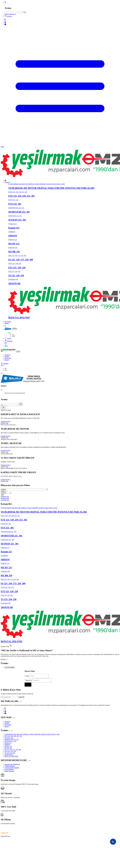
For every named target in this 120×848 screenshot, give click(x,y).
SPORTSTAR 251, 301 (11, 739)
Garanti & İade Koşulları (11, 767)
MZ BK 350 (8, 748)
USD (13, 336)
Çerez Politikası (9, 769)
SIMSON (7, 744)
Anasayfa (7, 355)
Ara (24, 12)
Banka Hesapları (9, 771)
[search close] (3, 408)
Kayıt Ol (21, 697)
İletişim (6, 323)
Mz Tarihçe (7, 321)
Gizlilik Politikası (9, 766)
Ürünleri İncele (5, 421)
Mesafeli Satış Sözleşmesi (12, 764)
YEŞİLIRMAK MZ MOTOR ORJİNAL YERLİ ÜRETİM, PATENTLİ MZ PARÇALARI (31, 734)
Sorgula (28, 684)
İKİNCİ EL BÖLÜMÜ (11, 756)
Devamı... (4, 659)
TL (13, 334)
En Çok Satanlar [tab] (9, 667)
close (18, 351)
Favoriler (9, 16)
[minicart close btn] (1, 390)
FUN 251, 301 (8, 738)
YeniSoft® (5, 833)
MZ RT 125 (8, 746)
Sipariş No (28, 680)
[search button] (20, 404)
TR (5, 368)
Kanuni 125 (8, 743)
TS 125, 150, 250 (9, 753)
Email (26, 676)
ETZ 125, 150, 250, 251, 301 (13, 736)
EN (5, 370)
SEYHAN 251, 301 (10, 741)
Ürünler (6, 182)
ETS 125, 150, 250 (10, 751)
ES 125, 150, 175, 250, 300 (12, 749)
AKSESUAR (8, 754)
